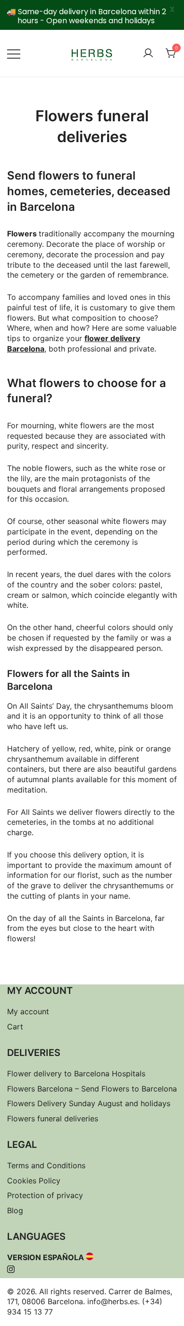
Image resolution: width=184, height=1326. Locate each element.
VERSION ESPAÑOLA (45, 1257)
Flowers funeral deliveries (52, 1118)
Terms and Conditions (46, 1165)
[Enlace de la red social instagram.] (11, 1267)
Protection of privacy (45, 1195)
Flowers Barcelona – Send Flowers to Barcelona (92, 1088)
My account (28, 1011)
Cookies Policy (33, 1180)
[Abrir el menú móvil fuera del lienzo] (13, 53)
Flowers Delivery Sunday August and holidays (88, 1103)
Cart (15, 1026)
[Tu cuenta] (148, 53)
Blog (15, 1210)
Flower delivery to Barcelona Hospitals (76, 1073)
